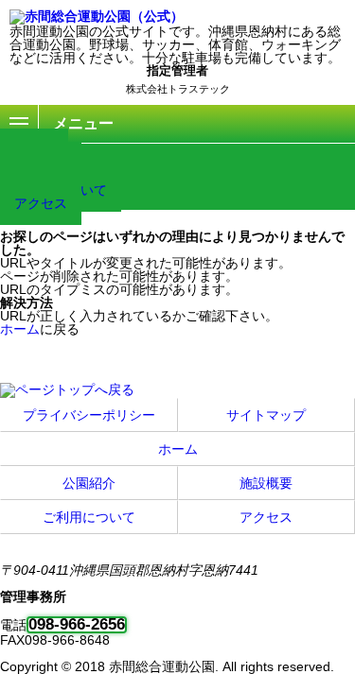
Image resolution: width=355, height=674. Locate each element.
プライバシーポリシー (89, 415)
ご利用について (89, 517)
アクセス (40, 203)
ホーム (20, 329)
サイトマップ (266, 415)
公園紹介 (88, 483)
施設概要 (266, 483)
